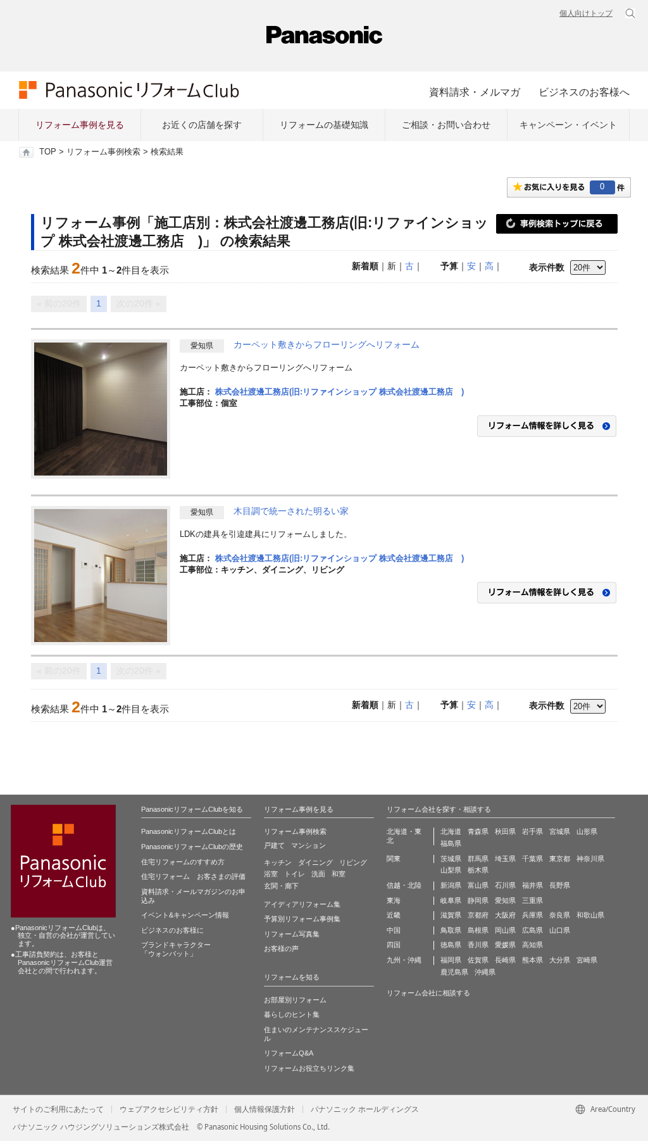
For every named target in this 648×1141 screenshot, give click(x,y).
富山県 (478, 885)
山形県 (586, 831)
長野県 (559, 885)
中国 (394, 930)
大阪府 (505, 915)
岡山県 (505, 930)
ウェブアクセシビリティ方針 (169, 1109)
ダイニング (315, 862)
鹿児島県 (454, 972)
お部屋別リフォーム (295, 1000)
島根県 (478, 930)
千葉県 (532, 858)
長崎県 (505, 960)
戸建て (274, 845)
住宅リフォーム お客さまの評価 (193, 876)
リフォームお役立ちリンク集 (309, 1068)
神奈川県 (590, 858)
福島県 (450, 843)
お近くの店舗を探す (202, 125)
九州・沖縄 (404, 960)
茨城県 (450, 858)
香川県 (478, 945)
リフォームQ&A (288, 1053)
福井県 (532, 885)
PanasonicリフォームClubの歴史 (192, 846)
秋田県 (505, 831)
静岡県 (478, 900)
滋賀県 (450, 915)
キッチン (278, 862)
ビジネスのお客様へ (584, 92)
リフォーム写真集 (292, 934)
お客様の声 (281, 948)
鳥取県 (450, 930)
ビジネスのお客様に (172, 930)
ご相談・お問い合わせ (446, 125)
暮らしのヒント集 (292, 1014)
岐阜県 (450, 900)
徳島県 (450, 945)
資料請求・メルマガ (474, 92)
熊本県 (532, 960)
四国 (394, 945)
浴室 (271, 874)
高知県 (532, 945)
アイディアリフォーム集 (302, 904)
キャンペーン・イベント (568, 125)
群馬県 (478, 858)
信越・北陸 (404, 885)
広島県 (532, 930)
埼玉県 (505, 858)
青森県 (478, 831)
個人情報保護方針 (264, 1109)
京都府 (478, 915)
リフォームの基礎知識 (324, 125)
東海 (394, 900)
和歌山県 (590, 915)
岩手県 (532, 831)
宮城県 (559, 831)
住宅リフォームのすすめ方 (183, 862)
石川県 (505, 885)
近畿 (394, 915)
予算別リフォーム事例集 (302, 919)
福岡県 (450, 960)
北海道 (450, 831)
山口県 (559, 930)
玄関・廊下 (281, 886)
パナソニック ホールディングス (365, 1109)
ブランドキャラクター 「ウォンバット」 (176, 949)
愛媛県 (505, 945)
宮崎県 (586, 960)
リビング (353, 862)
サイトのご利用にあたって (58, 1109)
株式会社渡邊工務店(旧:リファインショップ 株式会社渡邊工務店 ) (339, 391)
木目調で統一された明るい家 (291, 511)
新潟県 (450, 885)
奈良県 (559, 915)
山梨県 (450, 870)
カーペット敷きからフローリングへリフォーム (327, 344)
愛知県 (505, 900)
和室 (339, 874)
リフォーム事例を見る (79, 125)
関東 (394, 858)
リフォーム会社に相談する (428, 993)
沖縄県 (485, 972)
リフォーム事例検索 (103, 152)
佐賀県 (478, 960)
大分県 (559, 960)
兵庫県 (532, 915)
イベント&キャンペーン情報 (185, 915)
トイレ (294, 874)
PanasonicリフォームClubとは (188, 831)
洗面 (318, 874)
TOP (47, 152)
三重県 (532, 900)
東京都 (559, 858)
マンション (308, 845)
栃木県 (478, 870)
